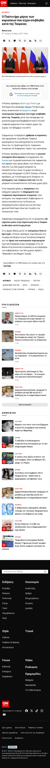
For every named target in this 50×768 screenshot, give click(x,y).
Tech (4, 608)
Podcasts (31, 667)
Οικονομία (31, 3)
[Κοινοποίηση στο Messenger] (14, 40)
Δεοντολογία (20, 728)
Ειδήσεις (13, 3)
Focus (6, 660)
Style (5, 631)
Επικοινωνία (7, 738)
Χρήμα (28, 593)
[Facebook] (26, 710)
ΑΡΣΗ (25, 285)
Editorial (6, 666)
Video (29, 660)
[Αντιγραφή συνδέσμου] (35, 40)
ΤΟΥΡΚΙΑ (31, 289)
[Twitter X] (31, 710)
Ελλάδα (6, 588)
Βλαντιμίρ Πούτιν (28, 103)
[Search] (45, 571)
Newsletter (30, 685)
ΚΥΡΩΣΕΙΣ (35, 285)
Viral (4, 618)
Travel (29, 631)
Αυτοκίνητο (8, 647)
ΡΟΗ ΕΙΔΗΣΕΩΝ (10, 305)
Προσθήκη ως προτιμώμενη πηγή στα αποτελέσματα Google (27, 94)
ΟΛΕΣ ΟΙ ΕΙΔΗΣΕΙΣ (25, 405)
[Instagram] (41, 710)
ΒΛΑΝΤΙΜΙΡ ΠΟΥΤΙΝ (11, 285)
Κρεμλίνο (26, 110)
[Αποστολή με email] (40, 40)
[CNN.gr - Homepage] (3, 3)
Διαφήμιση (19, 738)
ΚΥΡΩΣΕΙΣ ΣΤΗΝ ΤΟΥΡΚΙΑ (13, 289)
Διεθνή (28, 608)
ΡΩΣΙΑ (40, 289)
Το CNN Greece (33, 690)
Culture (5, 637)
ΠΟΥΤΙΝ (36, 281)
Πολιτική (22, 3)
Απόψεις (6, 671)
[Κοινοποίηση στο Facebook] (4, 40)
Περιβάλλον (8, 613)
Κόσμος (6, 593)
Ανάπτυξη (30, 588)
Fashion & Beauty (10, 642)
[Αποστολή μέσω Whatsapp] (25, 40)
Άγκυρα (5, 160)
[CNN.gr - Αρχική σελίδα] (5, 704)
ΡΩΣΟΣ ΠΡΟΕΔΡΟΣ (22, 281)
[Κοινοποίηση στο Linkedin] (30, 40)
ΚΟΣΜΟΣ (6, 12)
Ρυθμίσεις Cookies (35, 728)
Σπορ (5, 603)
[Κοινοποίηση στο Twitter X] (9, 40)
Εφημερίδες (33, 673)
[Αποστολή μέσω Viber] (19, 40)
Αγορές (29, 603)
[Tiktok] (36, 710)
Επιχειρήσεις (32, 598)
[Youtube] (4, 714)
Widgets (29, 680)
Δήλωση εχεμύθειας (10, 733)
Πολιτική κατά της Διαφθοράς (32, 733)
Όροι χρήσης (7, 728)
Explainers (7, 676)
